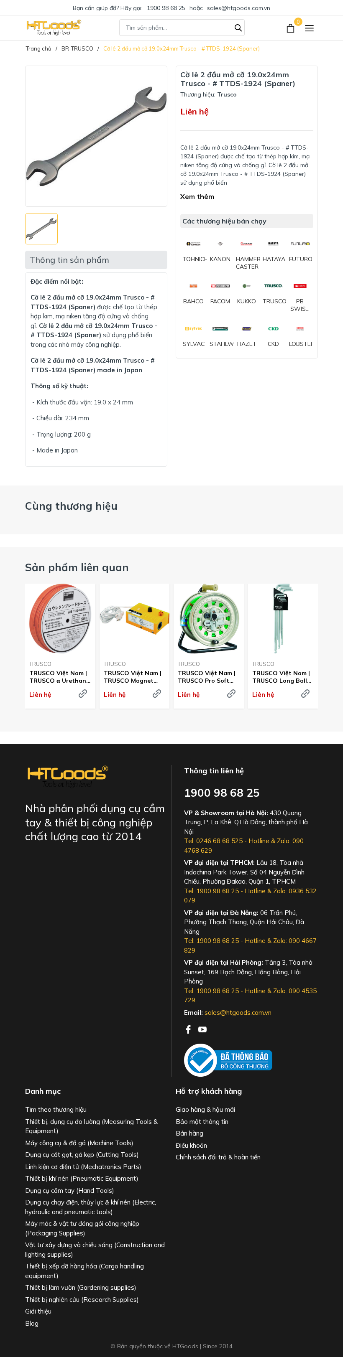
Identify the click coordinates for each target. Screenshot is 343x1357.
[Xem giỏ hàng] (291, 27)
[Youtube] (202, 1028)
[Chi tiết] (82, 693)
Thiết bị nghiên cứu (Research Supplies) (82, 1300)
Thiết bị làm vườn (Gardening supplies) (80, 1287)
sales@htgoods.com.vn (238, 8)
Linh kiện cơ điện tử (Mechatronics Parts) (83, 1167)
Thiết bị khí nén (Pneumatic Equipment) (81, 1178)
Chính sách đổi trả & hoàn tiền (218, 1157)
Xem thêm (197, 196)
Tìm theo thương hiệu (56, 1109)
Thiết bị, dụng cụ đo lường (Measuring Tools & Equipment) (91, 1126)
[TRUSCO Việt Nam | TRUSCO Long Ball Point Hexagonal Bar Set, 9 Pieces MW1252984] (283, 619)
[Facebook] (189, 1028)
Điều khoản (191, 1145)
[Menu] (309, 28)
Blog (31, 1323)
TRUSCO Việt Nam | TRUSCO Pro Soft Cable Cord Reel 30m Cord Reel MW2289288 (208, 676)
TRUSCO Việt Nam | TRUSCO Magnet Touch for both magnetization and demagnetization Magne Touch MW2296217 (132, 676)
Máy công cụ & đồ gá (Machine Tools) (79, 1143)
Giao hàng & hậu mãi (205, 1109)
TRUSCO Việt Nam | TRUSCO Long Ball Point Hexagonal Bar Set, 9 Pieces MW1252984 (283, 676)
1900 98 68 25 (166, 8)
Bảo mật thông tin (202, 1122)
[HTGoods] (53, 27)
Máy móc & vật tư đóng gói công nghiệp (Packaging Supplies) (82, 1228)
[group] (96, 136)
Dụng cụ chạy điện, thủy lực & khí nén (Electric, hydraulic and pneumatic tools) (90, 1207)
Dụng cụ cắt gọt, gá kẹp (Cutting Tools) (82, 1155)
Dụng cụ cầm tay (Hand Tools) (69, 1190)
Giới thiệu (38, 1311)
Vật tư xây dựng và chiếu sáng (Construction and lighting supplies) (95, 1249)
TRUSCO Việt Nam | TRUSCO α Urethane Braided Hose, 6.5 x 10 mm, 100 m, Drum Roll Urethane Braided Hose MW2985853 (59, 676)
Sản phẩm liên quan (77, 567)
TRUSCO (40, 664)
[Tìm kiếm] (238, 27)
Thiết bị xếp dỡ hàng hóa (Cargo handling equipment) (84, 1271)
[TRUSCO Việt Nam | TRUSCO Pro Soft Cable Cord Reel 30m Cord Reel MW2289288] (209, 619)
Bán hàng (189, 1133)
